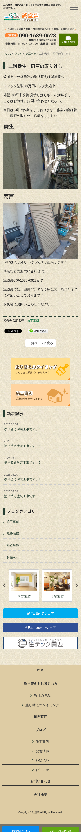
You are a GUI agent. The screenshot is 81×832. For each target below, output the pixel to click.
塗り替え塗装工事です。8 (22, 444)
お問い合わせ (40, 781)
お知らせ (13, 557)
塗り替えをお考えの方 (40, 683)
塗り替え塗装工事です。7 (22, 460)
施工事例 (30, 53)
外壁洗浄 (13, 545)
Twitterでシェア (42, 613)
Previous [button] (4, 585)
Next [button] (77, 585)
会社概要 (40, 794)
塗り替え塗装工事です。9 (22, 427)
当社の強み (42, 695)
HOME (7, 53)
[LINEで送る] (38, 331)
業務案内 (40, 716)
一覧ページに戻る (40, 343)
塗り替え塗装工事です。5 (22, 494)
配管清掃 (13, 534)
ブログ (18, 53)
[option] (23, 585)
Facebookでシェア (41, 627)
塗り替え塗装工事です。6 (22, 477)
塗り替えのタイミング (42, 705)
